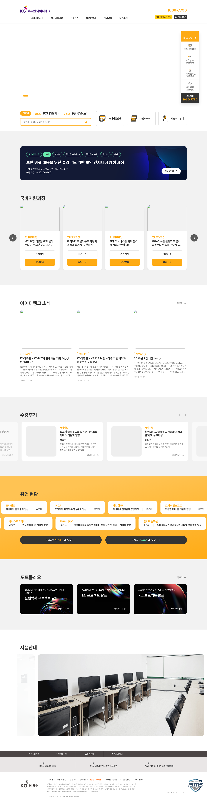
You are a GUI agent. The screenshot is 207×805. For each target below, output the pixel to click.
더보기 (180, 303)
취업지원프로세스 (190, 88)
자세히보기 (169, 171)
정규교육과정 (57, 18)
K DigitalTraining (190, 61)
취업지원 (74, 18)
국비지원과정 (37, 18)
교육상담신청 (34, 754)
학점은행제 (91, 18)
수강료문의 (89, 754)
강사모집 (83, 780)
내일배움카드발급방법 (190, 75)
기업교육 (108, 18)
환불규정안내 (126, 780)
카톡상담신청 (61, 754)
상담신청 (40, 262)
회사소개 (50, 780)
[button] (21, 96)
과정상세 (40, 253)
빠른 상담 (182, 17)
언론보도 (73, 780)
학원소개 (123, 18)
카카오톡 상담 (165, 17)
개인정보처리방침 (95, 780)
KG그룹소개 (139, 780)
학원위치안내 (117, 754)
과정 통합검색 (189, 49)
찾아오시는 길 (61, 780)
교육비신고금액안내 (112, 780)
